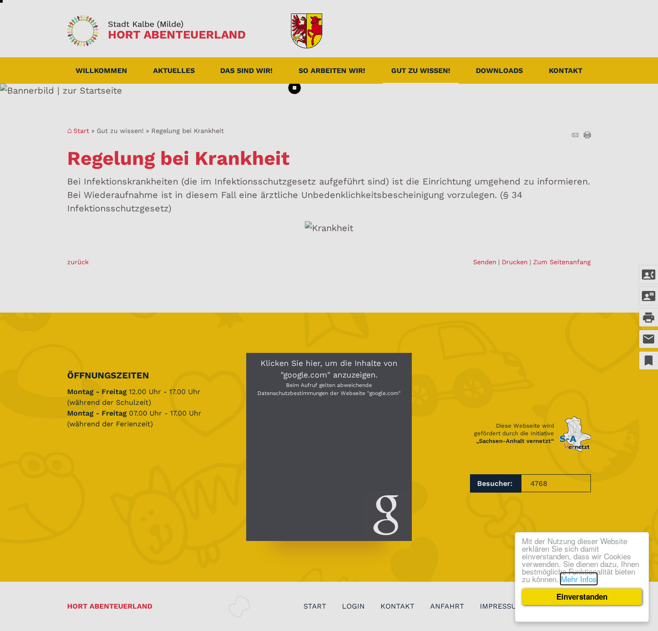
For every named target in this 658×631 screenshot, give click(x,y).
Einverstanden (581, 596)
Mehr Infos (579, 578)
